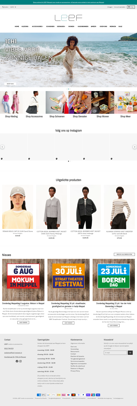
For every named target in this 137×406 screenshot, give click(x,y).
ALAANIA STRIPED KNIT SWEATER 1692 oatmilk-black (119, 232)
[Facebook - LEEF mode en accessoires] (17, 361)
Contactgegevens (118, 398)
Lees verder (23, 322)
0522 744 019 (8, 348)
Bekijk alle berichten (124, 254)
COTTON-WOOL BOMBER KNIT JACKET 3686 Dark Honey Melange (51, 232)
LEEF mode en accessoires (25, 398)
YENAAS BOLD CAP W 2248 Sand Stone (17, 231)
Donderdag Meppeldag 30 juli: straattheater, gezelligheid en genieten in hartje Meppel (68, 305)
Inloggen (109, 7)
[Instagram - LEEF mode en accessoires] (20, 361)
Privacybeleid (66, 398)
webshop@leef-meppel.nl (13, 353)
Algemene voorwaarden (79, 398)
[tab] (68, 88)
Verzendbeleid (91, 398)
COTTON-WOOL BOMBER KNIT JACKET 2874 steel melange (85, 232)
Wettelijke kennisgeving (105, 398)
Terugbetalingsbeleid (54, 398)
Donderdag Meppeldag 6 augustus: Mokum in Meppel (23, 303)
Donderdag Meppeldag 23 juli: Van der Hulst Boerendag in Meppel (113, 305)
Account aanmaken (119, 7)
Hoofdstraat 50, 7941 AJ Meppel (15, 357)
